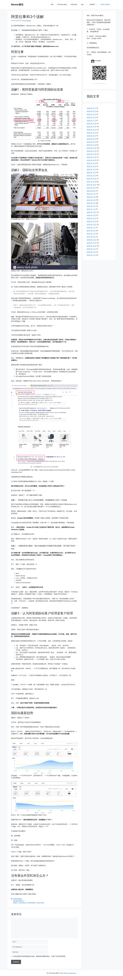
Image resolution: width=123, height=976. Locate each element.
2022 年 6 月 (91, 166)
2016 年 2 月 (91, 255)
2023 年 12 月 (92, 148)
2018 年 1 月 (91, 227)
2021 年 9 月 (91, 188)
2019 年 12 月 (91, 224)
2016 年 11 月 (91, 243)
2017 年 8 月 (91, 231)
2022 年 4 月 (91, 169)
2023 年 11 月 (91, 151)
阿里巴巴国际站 (105, 4)
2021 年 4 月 (91, 203)
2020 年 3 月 (91, 221)
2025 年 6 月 (91, 111)
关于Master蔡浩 (62, 4)
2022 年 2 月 (91, 175)
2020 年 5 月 (91, 215)
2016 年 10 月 (91, 246)
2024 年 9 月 (91, 133)
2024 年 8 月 (91, 136)
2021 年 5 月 (91, 200)
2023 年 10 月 (92, 154)
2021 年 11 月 (91, 182)
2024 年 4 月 (91, 145)
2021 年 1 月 (91, 209)
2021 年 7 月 (91, 194)
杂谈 (82, 4)
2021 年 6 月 (91, 197)
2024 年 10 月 (92, 130)
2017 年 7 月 (91, 234)
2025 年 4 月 (91, 117)
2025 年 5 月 (91, 114)
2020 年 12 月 (92, 212)
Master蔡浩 (17, 4)
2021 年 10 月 (91, 185)
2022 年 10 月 (92, 160)
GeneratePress (71, 973)
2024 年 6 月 (91, 139)
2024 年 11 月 (91, 126)
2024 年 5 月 (91, 142)
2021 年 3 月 (91, 206)
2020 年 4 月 (91, 218)
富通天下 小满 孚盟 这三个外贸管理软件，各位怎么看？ (28, 902)
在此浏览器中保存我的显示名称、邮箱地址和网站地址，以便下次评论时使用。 (40, 956)
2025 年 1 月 (91, 120)
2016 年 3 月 (91, 252)
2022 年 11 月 (91, 157)
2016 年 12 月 (91, 240)
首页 (52, 4)
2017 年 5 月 (91, 237)
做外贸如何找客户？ (18, 900)
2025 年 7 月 (91, 108)
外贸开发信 (74, 4)
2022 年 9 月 (91, 163)
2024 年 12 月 (92, 123)
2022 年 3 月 (91, 172)
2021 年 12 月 (91, 179)
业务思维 (92, 4)
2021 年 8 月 (91, 191)
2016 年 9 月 (91, 249)
